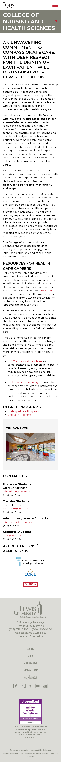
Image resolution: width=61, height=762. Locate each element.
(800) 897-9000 (42, 629)
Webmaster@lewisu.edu (30, 632)
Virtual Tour (30, 670)
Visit (30, 655)
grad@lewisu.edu (14, 535)
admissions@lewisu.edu (18, 491)
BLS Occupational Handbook (25, 361)
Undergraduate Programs (23, 411)
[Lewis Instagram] (30, 686)
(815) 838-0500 (18, 629)
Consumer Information (19, 750)
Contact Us (30, 663)
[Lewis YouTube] (37, 686)
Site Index (30, 756)
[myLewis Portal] (30, 677)
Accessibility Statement (41, 750)
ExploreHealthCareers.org (23, 382)
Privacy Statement (10, 753)
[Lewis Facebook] (15, 686)
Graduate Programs (19, 414)
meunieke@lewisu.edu (17, 508)
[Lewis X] (23, 686)
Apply (30, 648)
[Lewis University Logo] (8, 5)
